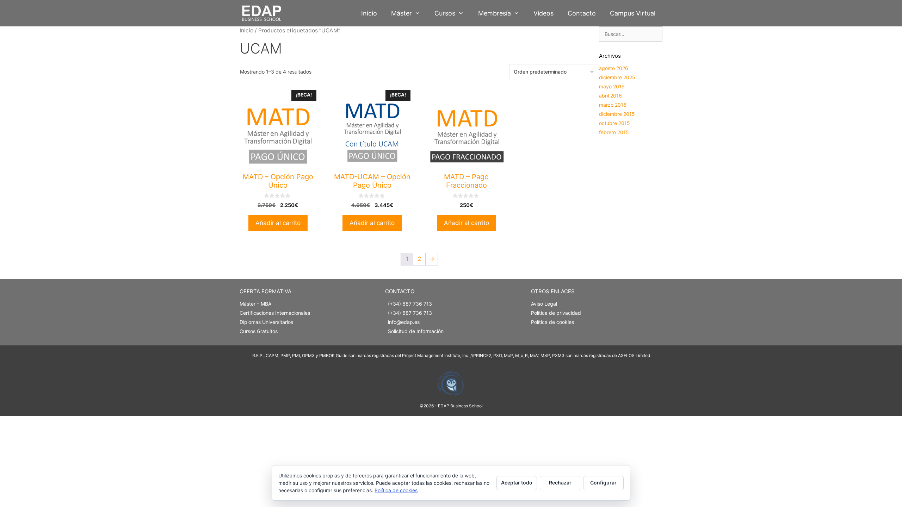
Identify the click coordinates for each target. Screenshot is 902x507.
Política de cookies (552, 322)
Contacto (582, 13)
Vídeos (543, 13)
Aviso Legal (544, 304)
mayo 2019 (612, 86)
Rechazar (560, 483)
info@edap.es (404, 322)
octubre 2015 (614, 123)
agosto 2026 (613, 68)
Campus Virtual (632, 13)
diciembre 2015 (617, 114)
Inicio (369, 13)
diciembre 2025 (617, 77)
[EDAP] (263, 13)
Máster (401, 13)
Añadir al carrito (278, 222)
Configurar (603, 483)
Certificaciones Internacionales (275, 313)
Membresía (494, 13)
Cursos (444, 13)
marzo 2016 (612, 105)
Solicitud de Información (416, 331)
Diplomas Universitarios (266, 322)
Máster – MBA (255, 304)
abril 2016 (610, 96)
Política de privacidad (556, 313)
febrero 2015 (614, 132)
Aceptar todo (516, 483)
